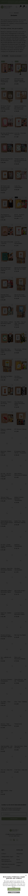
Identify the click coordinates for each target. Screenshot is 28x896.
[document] (14, 448)
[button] (26, 875)
